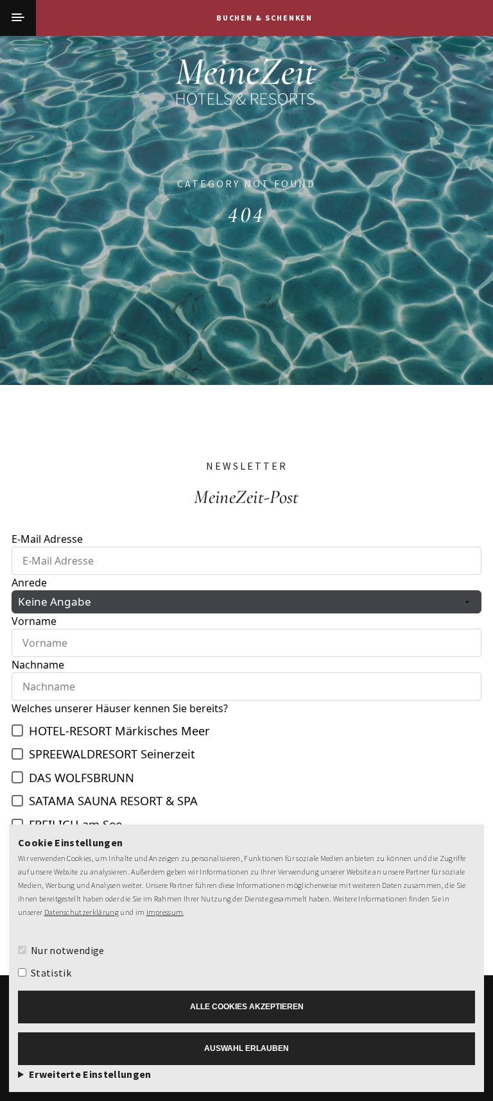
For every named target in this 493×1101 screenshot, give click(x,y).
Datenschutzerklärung (81, 912)
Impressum (165, 912)
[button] (18, 18)
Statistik (51, 972)
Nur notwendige (67, 950)
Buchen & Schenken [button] (264, 17)
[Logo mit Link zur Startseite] (246, 86)
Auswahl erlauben (246, 1048)
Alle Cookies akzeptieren (247, 1006)
